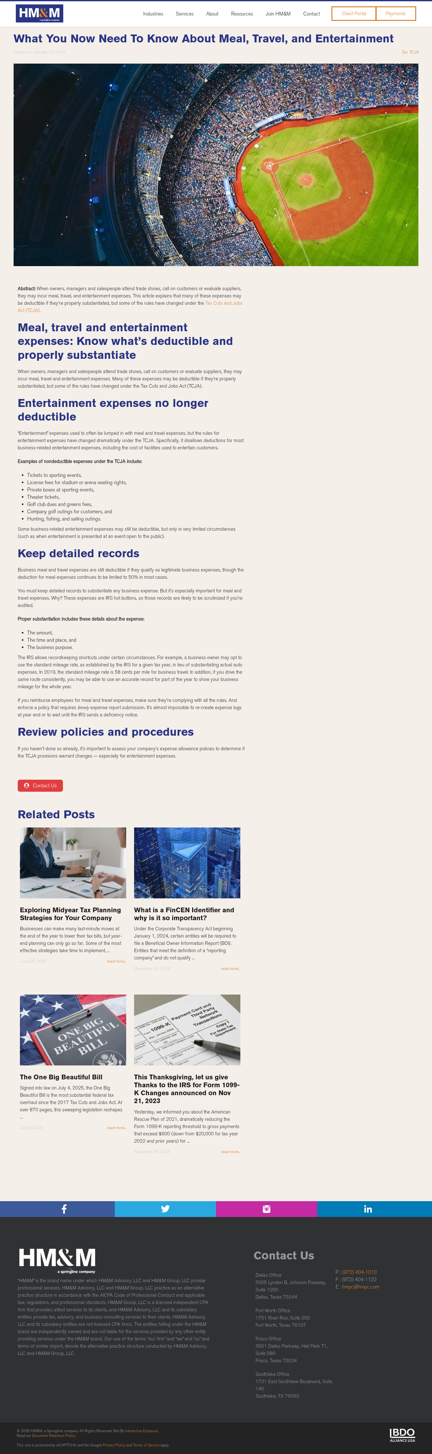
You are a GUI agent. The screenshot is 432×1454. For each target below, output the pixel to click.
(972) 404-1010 (359, 1272)
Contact (311, 14)
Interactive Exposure (141, 1431)
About (212, 14)
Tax (404, 52)
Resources (242, 14)
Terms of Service (146, 1445)
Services (185, 14)
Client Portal (354, 13)
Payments (396, 13)
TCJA (413, 52)
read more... (116, 961)
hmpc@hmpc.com (360, 1287)
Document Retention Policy (53, 1435)
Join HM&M (278, 14)
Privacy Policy (114, 1445)
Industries (153, 14)
